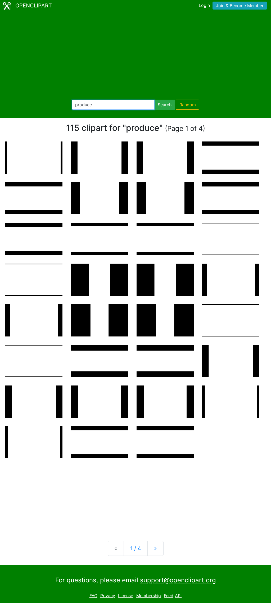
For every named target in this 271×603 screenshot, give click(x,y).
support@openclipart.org (178, 580)
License (125, 595)
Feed (168, 595)
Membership (148, 595)
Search (164, 104)
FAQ (93, 595)
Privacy (107, 595)
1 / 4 (135, 548)
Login (204, 5)
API (178, 595)
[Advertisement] (135, 56)
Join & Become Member (240, 5)
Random (187, 104)
